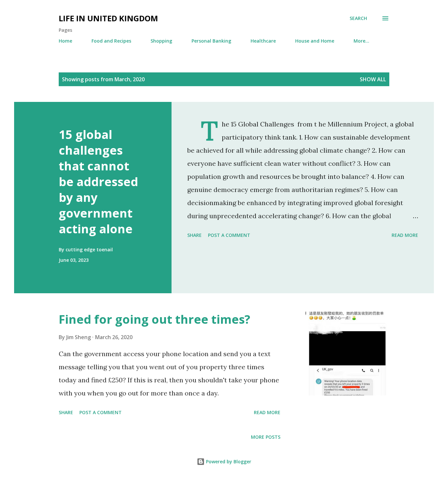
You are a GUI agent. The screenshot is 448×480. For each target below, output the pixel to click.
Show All (373, 79)
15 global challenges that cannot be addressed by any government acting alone (98, 181)
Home (65, 41)
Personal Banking (211, 41)
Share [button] (194, 235)
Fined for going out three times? (154, 319)
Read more (405, 235)
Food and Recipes (111, 41)
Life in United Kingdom (108, 18)
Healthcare (263, 41)
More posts (265, 437)
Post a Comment (229, 235)
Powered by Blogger (228, 461)
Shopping (161, 41)
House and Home (314, 41)
